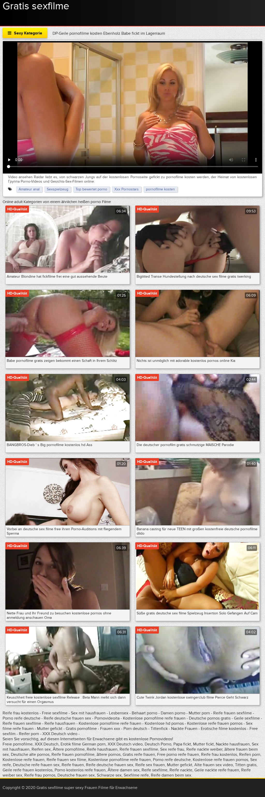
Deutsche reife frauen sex (36, 764)
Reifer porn (29, 733)
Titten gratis (245, 764)
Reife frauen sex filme (66, 759)
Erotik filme (71, 744)
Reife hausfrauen (60, 723)
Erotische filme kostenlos (223, 728)
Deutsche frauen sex (76, 775)
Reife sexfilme (154, 770)
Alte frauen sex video (213, 764)
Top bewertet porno (91, 189)
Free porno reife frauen (178, 754)
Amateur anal (29, 189)
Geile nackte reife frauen (216, 770)
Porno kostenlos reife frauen (80, 770)
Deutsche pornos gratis (210, 718)
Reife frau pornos (39, 775)
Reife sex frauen (150, 764)
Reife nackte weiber (204, 749)
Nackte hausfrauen (233, 744)
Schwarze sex (109, 775)
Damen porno (173, 713)
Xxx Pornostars (126, 189)
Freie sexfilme (55, 713)
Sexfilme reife (136, 775)
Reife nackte (181, 770)
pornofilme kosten (160, 189)
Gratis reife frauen (139, 754)
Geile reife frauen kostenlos (28, 770)
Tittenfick (159, 728)
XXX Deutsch (46, 744)
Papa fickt (182, 744)
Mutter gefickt (49, 728)
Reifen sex (41, 749)
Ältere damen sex (123, 770)
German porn (94, 744)
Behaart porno (144, 713)
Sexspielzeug (57, 189)
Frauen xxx (110, 728)
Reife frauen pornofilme (72, 754)
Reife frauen (73, 764)
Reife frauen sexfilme (232, 713)
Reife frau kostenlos (21, 713)
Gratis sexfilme (36, 6)
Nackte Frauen (184, 728)
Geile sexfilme (247, 718)
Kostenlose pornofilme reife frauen (154, 718)
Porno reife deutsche (21, 718)
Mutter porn (200, 713)
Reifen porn (249, 754)
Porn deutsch (135, 728)
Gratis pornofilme (81, 728)
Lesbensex (118, 713)
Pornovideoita (107, 718)
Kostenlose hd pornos (164, 723)
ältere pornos (109, 754)
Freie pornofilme (18, 744)
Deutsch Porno (158, 744)
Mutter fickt (203, 744)
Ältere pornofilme (69, 749)
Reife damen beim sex (171, 775)
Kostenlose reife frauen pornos (214, 723)
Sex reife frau (172, 749)
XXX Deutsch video (59, 733)
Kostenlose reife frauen (24, 759)
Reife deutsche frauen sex (67, 718)
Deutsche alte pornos (30, 754)
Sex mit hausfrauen (88, 713)
